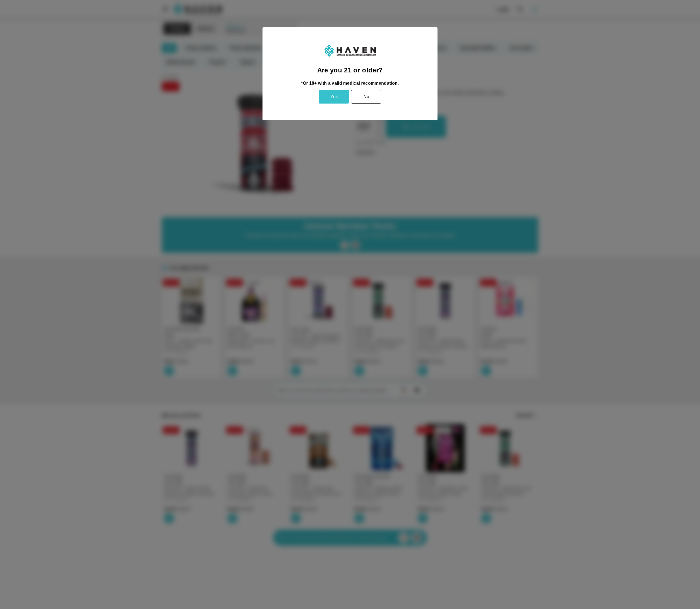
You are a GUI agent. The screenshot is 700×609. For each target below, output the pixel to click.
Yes (334, 96)
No (366, 96)
